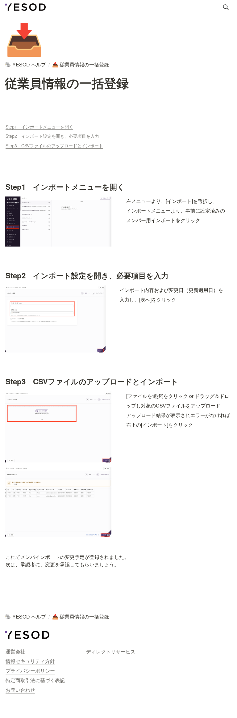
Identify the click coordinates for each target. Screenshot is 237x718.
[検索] (226, 7)
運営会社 (15, 651)
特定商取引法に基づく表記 (35, 680)
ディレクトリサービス (110, 651)
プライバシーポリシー (30, 670)
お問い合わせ (20, 689)
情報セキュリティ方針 (30, 661)
